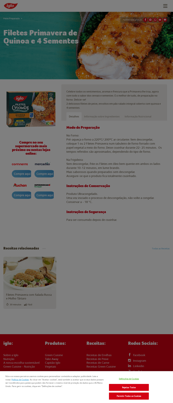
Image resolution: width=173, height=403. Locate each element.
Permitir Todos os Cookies (129, 396)
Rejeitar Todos (129, 387)
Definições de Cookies (129, 379)
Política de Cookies (20, 379)
